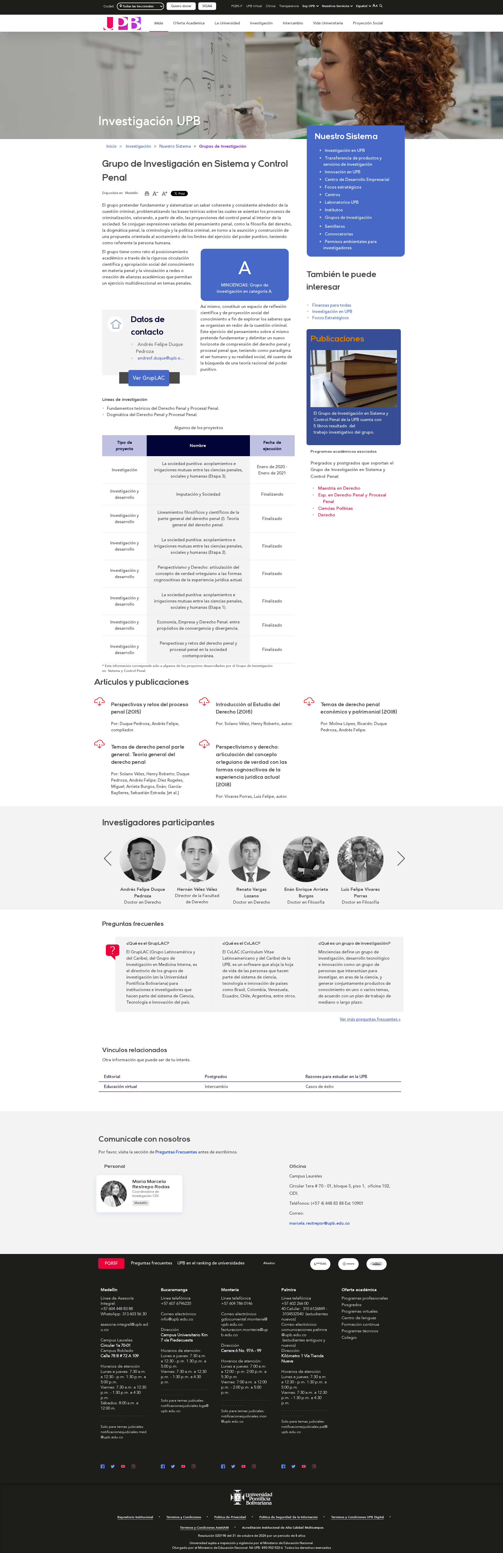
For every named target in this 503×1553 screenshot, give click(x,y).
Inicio (158, 23)
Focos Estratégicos (330, 318)
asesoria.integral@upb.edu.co (124, 1327)
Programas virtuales (360, 1311)
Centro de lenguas (359, 1317)
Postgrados (216, 1077)
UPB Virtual (254, 6)
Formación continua (360, 1324)
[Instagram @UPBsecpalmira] (314, 1467)
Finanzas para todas (331, 305)
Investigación (261, 23)
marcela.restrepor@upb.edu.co (319, 1223)
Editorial (112, 1077)
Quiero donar (181, 6)
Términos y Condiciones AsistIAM (204, 1528)
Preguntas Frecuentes (176, 1152)
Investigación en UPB (332, 311)
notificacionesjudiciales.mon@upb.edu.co (244, 1419)
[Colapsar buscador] (380, 5)
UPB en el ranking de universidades (210, 1263)
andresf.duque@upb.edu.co (161, 358)
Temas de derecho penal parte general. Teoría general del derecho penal (147, 755)
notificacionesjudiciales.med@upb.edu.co (123, 1434)
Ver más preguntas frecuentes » (370, 1019)
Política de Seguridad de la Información (288, 1517)
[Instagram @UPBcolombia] (133, 1467)
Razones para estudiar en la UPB (336, 1077)
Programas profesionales (365, 1298)
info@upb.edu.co (177, 1319)
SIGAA (207, 6)
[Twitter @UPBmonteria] (233, 1467)
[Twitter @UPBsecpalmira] (294, 1467)
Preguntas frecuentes (151, 1263)
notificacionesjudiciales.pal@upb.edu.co (304, 1429)
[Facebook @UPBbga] (163, 1467)
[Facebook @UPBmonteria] (223, 1467)
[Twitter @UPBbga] (173, 1467)
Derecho (326, 515)
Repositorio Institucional (135, 1517)
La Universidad (227, 23)
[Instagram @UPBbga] (193, 1467)
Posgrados (352, 1304)
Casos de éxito (319, 1087)
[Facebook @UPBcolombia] (103, 1467)
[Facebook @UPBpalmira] (283, 1467)
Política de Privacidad (230, 1517)
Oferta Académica (189, 23)
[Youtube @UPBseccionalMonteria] (243, 1467)
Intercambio (293, 23)
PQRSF (111, 1263)
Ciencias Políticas (335, 508)
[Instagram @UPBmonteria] (254, 1467)
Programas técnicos (360, 1331)
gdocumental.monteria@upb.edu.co (244, 1322)
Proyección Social (368, 23)
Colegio (349, 1337)
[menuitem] (158, 26)
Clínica (270, 6)
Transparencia (289, 6)
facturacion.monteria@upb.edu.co (244, 1332)
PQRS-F (236, 6)
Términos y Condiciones (183, 1517)
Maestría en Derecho (339, 488)
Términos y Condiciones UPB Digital (357, 1517)
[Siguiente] (398, 871)
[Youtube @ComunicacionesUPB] (123, 1467)
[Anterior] (104, 871)
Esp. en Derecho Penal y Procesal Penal (352, 498)
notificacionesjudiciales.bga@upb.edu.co (185, 1408)
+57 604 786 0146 (236, 1303)
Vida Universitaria (328, 23)
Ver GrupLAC (149, 378)
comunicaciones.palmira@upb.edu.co (304, 1332)
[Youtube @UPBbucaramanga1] (183, 1467)
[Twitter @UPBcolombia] (113, 1467)
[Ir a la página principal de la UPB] (122, 23)
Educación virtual (120, 1087)
